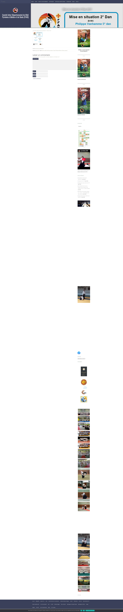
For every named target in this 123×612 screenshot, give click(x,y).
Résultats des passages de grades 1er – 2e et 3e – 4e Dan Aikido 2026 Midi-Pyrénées (83, 192)
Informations (69, 1)
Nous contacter (63, 604)
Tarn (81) (37, 607)
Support (33, 607)
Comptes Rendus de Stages (64, 601)
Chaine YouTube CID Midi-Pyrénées (83, 170)
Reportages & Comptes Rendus (60, 1)
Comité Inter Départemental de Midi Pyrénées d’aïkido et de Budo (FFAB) (15, 16)
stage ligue (65, 50)
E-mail (34, 73)
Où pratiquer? (51, 1)
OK (81, 610)
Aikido (46, 50)
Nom (34, 71)
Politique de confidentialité (90, 610)
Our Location (53, 607)
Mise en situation (50, 50)
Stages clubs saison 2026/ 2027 (84, 182)
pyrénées (63, 50)
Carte (46, 601)
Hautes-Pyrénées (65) (35, 604)
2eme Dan (43, 50)
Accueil (32, 1)
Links (48, 604)
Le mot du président (43, 604)
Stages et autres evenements (43, 1)
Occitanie (54, 50)
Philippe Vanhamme (58, 50)
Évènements (76, 601)
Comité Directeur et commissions (53, 601)
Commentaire (35, 58)
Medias (73, 1)
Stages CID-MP (37, 50)
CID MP (36, 1)
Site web (34, 76)
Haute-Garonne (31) (86, 601)
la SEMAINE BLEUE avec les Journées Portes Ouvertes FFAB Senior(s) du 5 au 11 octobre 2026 (83, 187)
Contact (77, 1)
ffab (47, 50)
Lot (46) (52, 604)
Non (83, 610)
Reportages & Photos (81, 604)
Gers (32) (80, 601)
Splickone (42, 48)
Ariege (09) (37, 601)
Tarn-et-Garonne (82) (43, 607)
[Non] (121, 610)
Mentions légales (57, 604)
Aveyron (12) (42, 601)
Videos (49, 607)
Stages (87, 604)
